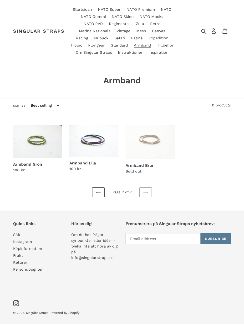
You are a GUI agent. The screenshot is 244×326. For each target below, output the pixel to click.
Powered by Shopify (65, 313)
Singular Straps (39, 31)
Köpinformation (27, 248)
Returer (20, 262)
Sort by (19, 105)
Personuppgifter (28, 269)
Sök (16, 234)
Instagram (22, 241)
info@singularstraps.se (92, 257)
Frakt (18, 255)
